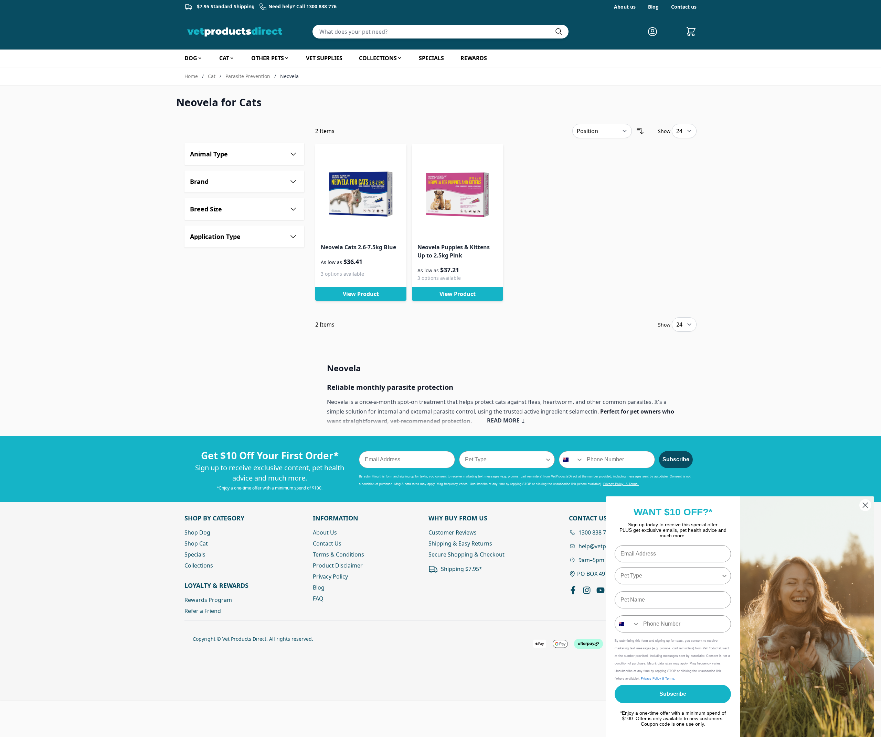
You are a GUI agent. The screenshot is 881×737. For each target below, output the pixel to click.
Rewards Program (208, 600)
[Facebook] (573, 590)
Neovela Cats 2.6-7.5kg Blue (358, 247)
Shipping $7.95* (461, 569)
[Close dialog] (865, 505)
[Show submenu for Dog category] (200, 58)
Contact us (684, 6)
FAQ (318, 598)
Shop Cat (196, 543)
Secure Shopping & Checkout (466, 554)
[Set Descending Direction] (640, 131)
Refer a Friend (202, 611)
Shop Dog (197, 532)
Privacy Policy (330, 576)
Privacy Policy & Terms (621, 484)
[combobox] (505, 459)
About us (625, 6)
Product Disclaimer (338, 565)
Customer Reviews (452, 532)
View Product (361, 294)
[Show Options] (548, 459)
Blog (653, 6)
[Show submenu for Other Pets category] (286, 58)
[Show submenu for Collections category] (399, 58)
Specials (194, 554)
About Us (325, 532)
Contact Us (327, 543)
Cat (211, 76)
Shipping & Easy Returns (460, 543)
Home (191, 76)
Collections (198, 565)
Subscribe (675, 459)
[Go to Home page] (236, 31)
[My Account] (655, 31)
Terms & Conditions (338, 554)
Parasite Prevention (247, 76)
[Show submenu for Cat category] (232, 58)
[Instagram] (587, 590)
